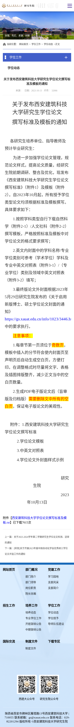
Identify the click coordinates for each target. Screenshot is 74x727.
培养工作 (31, 605)
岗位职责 (30, 588)
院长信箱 (30, 593)
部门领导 (30, 582)
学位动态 (48, 44)
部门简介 (30, 576)
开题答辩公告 (33, 623)
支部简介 (53, 588)
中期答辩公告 (33, 629)
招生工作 (9, 605)
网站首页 (23, 44)
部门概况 (31, 569)
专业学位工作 (33, 618)
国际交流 (9, 641)
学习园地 (53, 576)
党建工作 (54, 569)
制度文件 (31, 641)
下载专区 (54, 641)
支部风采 (53, 582)
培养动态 (30, 612)
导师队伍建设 (56, 623)
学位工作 (36, 44)
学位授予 (53, 618)
